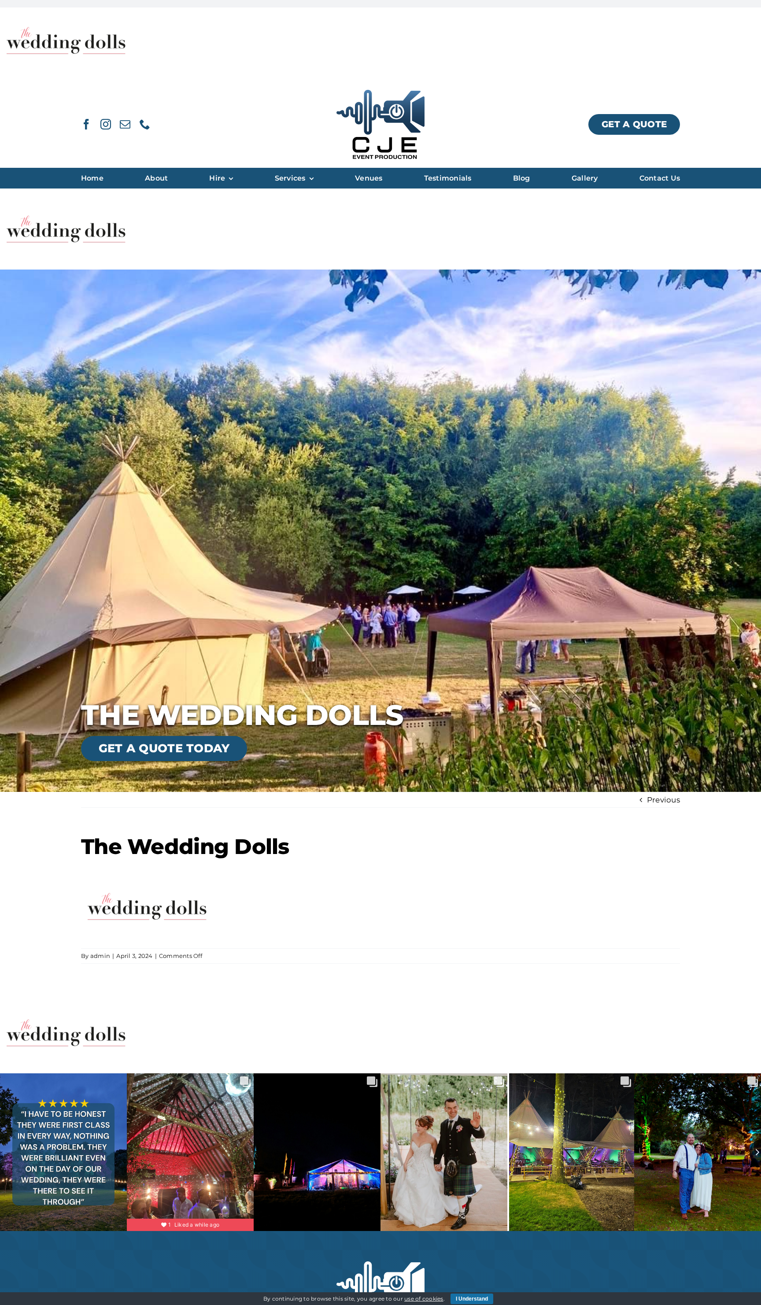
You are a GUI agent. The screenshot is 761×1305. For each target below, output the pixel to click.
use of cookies (423, 1298)
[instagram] (105, 124)
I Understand (472, 1299)
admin (100, 955)
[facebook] (86, 124)
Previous (663, 799)
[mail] (125, 124)
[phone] (145, 124)
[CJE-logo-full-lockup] (380, 93)
